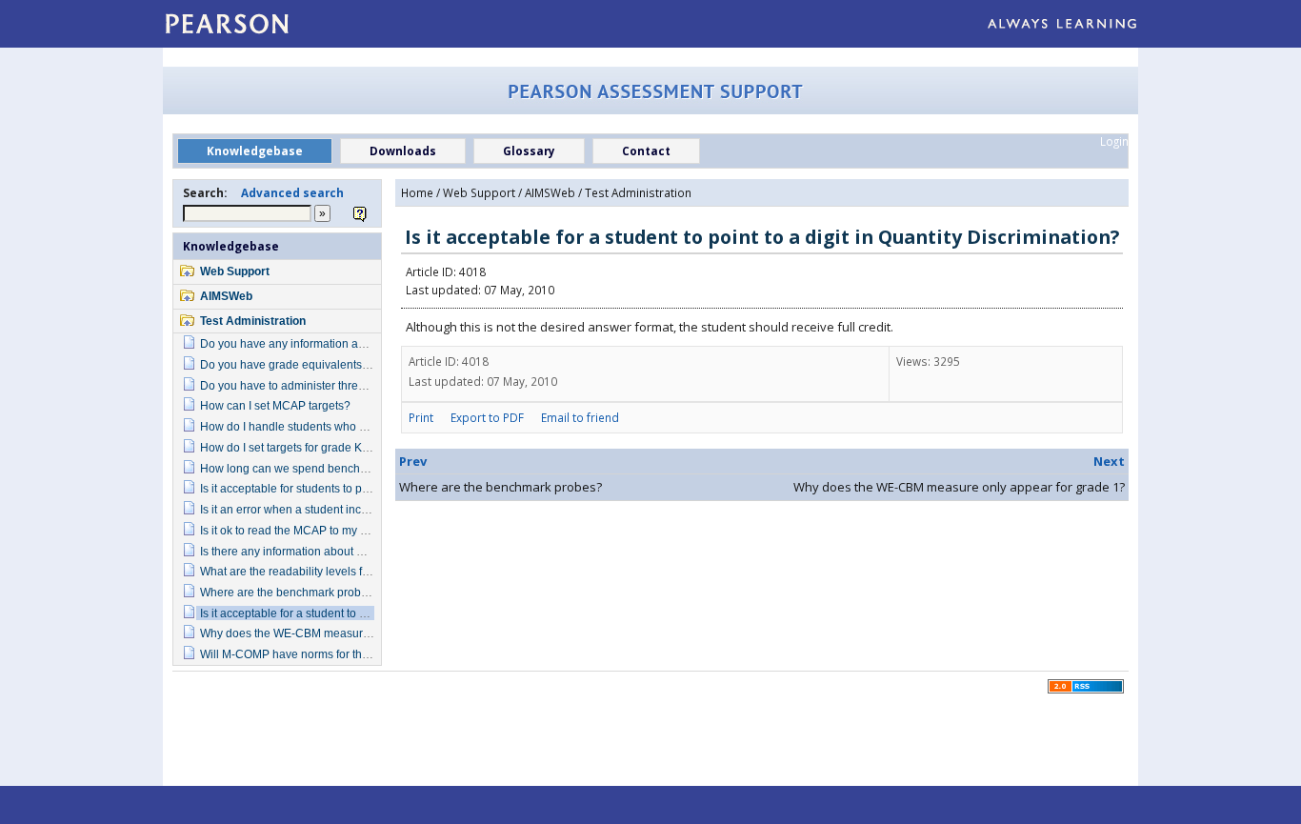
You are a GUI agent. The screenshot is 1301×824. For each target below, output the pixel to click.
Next (1109, 461)
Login (1114, 141)
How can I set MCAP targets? (275, 405)
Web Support (235, 271)
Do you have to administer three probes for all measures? (348, 385)
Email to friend (580, 417)
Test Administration (253, 320)
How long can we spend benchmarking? (304, 468)
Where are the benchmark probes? (290, 592)
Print (421, 417)
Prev (413, 461)
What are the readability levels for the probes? (318, 571)
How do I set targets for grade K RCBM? (303, 447)
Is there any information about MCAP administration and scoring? (368, 551)
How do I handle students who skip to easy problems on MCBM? (366, 426)
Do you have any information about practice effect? (331, 343)
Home (417, 192)
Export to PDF (487, 417)
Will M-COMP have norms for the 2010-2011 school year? (348, 654)
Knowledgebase (231, 245)
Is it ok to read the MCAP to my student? (302, 530)
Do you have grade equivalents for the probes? (321, 364)
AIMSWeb (226, 296)
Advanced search (292, 192)
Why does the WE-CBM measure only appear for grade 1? (350, 633)
